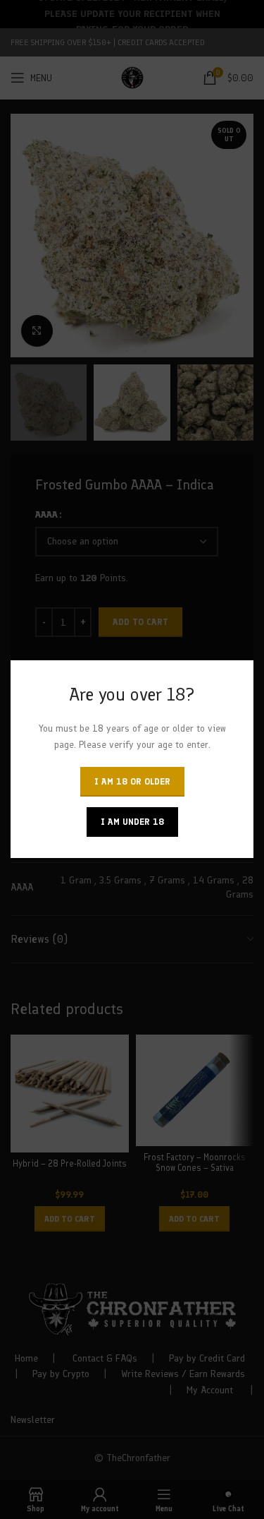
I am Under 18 (132, 822)
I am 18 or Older (132, 782)
